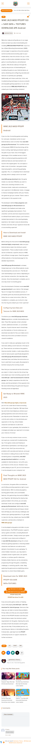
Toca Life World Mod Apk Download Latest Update (22, 10)
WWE (3, 523)
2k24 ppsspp (8, 523)
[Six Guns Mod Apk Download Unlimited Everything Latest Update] (8, 692)
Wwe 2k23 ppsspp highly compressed (15, 403)
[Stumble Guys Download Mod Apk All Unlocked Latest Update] (22, 675)
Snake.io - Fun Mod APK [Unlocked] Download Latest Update (22, 700)
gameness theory (9, 33)
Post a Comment (8, 714)
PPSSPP (15, 645)
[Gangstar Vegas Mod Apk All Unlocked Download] (8, 675)
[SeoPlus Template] (1, 741)
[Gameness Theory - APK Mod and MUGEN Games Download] (15, 3)
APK (3, 16)
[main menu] (3, 3)
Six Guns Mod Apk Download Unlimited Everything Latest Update (8, 700)
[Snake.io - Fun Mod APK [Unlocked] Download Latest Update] (22, 692)
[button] (8, 653)
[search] (28, 3)
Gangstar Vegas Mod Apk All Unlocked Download (8, 683)
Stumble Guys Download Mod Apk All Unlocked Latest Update (22, 684)
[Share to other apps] (22, 653)
